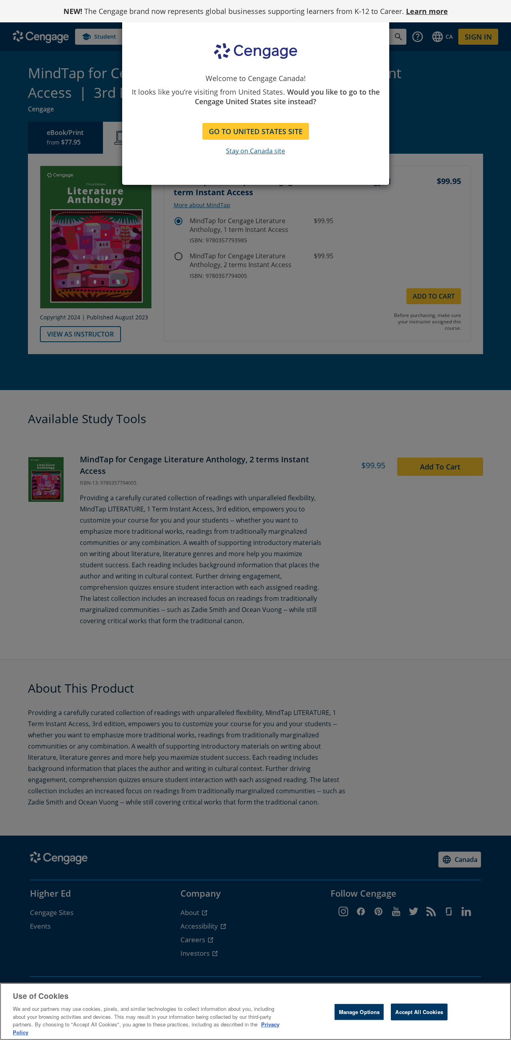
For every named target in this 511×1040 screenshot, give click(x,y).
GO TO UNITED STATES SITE (256, 131)
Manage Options (359, 1012)
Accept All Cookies (419, 1012)
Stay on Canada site (255, 151)
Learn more (427, 11)
